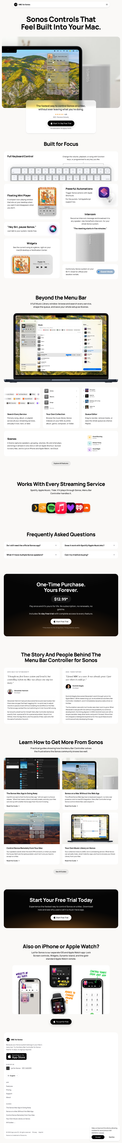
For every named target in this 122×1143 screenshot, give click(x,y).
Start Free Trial (62, 621)
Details (101, 1133)
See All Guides (61, 872)
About (8, 1097)
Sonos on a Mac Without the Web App (19, 1111)
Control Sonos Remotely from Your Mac (20, 1115)
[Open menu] (107, 4)
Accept (98, 1137)
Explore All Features (61, 463)
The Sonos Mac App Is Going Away (18, 1108)
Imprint (41, 1132)
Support (9, 1094)
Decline (111, 1137)
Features (9, 1086)
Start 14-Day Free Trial (62, 123)
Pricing (8, 1090)
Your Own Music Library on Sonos (18, 1119)
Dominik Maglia (78, 686)
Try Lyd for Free (62, 1021)
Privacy (34, 1132)
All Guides (10, 1122)
